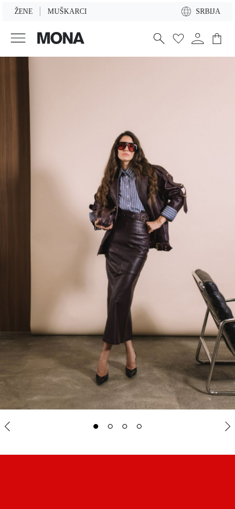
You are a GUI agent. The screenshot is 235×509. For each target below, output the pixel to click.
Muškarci (67, 11)
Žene (23, 11)
